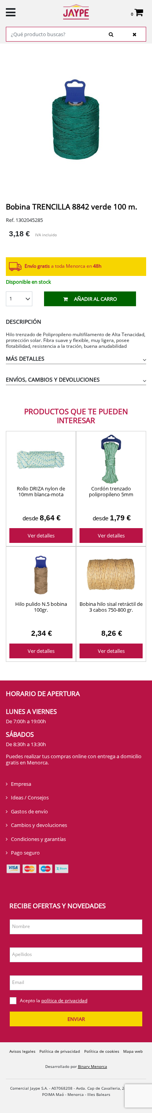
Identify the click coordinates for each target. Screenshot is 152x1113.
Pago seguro (25, 852)
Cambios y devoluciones (39, 825)
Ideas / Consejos (30, 797)
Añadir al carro (95, 298)
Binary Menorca (92, 1066)
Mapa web (133, 1051)
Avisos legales (22, 1051)
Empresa (21, 783)
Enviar (76, 1018)
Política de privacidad (59, 1051)
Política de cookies (101, 1051)
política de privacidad (64, 1000)
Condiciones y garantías (38, 839)
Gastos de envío (29, 811)
